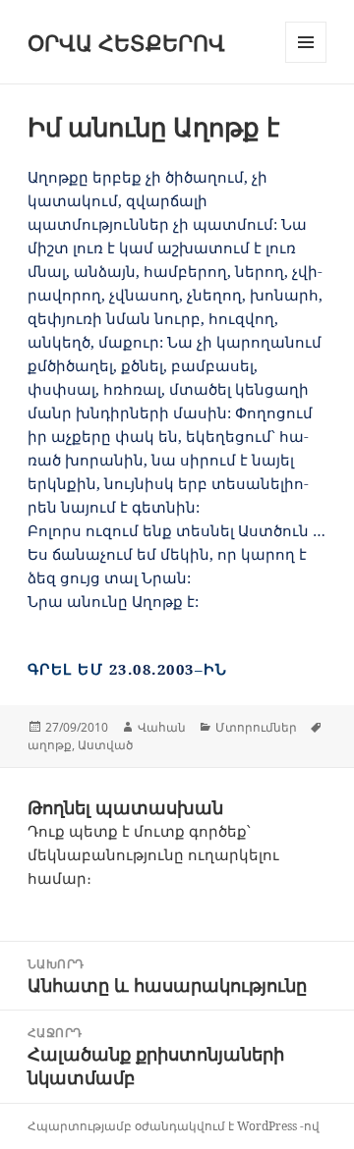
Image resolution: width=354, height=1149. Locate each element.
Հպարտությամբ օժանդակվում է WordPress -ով (174, 1126)
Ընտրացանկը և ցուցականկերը (306, 62)
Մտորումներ (256, 727)
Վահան (162, 727)
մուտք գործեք (190, 831)
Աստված (105, 745)
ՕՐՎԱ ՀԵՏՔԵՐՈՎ (126, 42)
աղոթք (50, 745)
